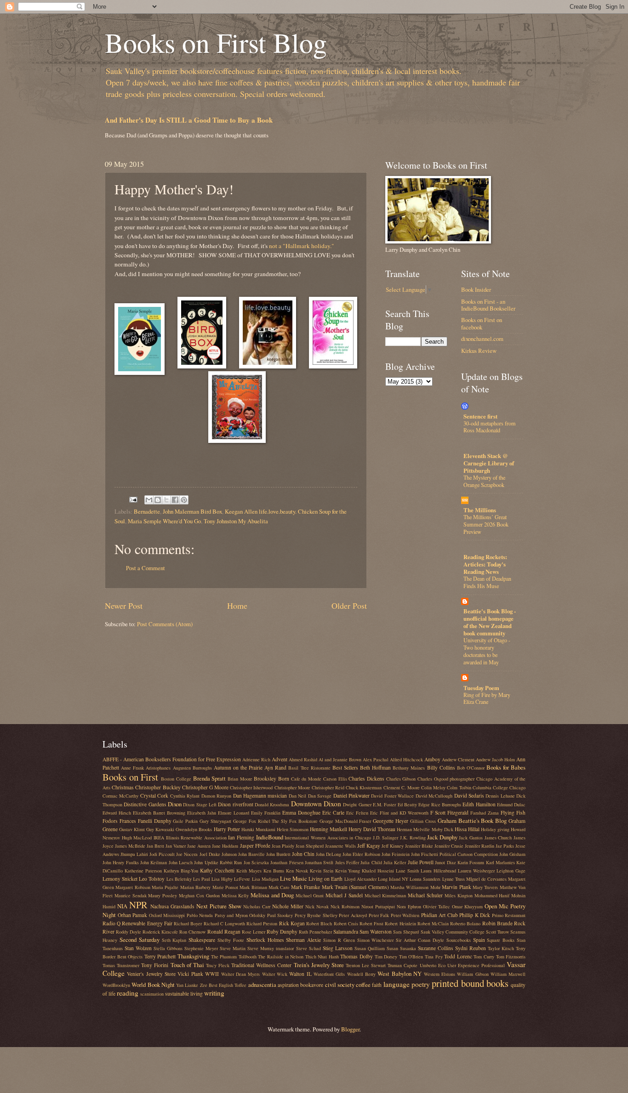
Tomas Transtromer (121, 965)
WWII (212, 973)
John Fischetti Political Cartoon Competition (454, 854)
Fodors (110, 820)
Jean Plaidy (283, 846)
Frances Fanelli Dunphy (145, 820)
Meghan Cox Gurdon (199, 895)
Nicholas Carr (256, 906)
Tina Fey (434, 956)
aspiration (288, 984)
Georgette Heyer (390, 820)
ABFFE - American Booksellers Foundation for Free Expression (172, 759)
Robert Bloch (319, 923)
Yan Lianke (187, 985)
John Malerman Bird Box (192, 511)
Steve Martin (232, 948)
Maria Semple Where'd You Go (164, 521)
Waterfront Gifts (329, 974)
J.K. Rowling (413, 837)
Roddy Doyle (128, 932)
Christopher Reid (328, 787)
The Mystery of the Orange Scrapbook (484, 481)
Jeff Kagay (368, 845)
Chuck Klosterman (364, 787)
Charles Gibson (401, 779)
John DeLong (328, 854)
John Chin (303, 853)
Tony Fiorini (154, 965)
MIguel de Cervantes (486, 879)
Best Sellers (345, 767)
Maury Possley (162, 895)
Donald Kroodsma (272, 804)
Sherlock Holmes (265, 939)
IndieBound (269, 837)
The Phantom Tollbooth (234, 956)
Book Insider (476, 289)
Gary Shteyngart (215, 821)
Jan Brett (155, 846)
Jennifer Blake (419, 846)
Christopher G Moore (205, 787)
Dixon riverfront (235, 804)
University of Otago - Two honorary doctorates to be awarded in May (486, 651)
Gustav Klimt (132, 829)
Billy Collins (441, 767)
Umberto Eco (432, 965)
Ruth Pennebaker (315, 932)
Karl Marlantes (500, 862)
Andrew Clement (458, 759)
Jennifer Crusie (448, 846)
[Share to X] (166, 499)
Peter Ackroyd (353, 915)
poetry (420, 984)
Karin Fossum (470, 862)
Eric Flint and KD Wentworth (399, 813)
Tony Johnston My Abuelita (236, 521)
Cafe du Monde (306, 779)
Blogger (350, 1029)
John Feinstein (396, 854)
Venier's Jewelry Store (151, 973)
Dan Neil (297, 796)
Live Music (293, 878)
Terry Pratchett (160, 956)
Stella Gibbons (168, 948)
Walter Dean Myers (240, 974)
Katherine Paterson (143, 870)
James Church (498, 837)
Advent (279, 759)
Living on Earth (325, 878)
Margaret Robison (132, 887)
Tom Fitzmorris (511, 956)
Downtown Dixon (316, 803)
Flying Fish (513, 812)
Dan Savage (319, 796)
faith (377, 984)
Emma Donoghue (301, 812)
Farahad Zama (484, 813)
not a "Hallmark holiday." (301, 246)
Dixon (175, 804)
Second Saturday (140, 939)
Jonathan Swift (319, 862)
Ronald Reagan (223, 931)
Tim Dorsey (386, 956)
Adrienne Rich (256, 759)
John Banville (251, 854)
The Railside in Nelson (280, 956)
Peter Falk (379, 915)
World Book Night (153, 984)
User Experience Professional (476, 965)
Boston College (176, 779)
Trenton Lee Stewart (366, 965)
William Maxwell (508, 974)
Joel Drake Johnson (218, 854)
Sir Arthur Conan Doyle (420, 940)
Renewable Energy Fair (147, 923)
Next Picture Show (218, 906)
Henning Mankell (328, 829)
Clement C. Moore (401, 787)
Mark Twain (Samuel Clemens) (355, 886)
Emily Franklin (265, 813)
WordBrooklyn (116, 985)
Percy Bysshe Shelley (316, 915)
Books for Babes (505, 767)
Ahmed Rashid (303, 759)
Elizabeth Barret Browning (159, 813)
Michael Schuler (425, 895)
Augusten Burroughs (192, 768)
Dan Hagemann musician (260, 795)
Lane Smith (407, 870)
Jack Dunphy (442, 837)
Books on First (130, 776)
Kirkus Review (479, 350)
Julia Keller (394, 862)
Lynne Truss (453, 879)
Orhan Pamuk (133, 915)
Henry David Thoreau (371, 829)
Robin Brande (497, 923)
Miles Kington (459, 895)
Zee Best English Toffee (223, 985)
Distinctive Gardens (145, 804)
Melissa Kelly (235, 895)
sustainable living (184, 993)
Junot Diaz (445, 862)
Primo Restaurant (509, 915)
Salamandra (345, 931)
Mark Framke (305, 886)
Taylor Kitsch (501, 948)
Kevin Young (347, 870)
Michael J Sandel (344, 895)
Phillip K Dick (474, 915)
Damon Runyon (216, 796)
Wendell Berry (361, 974)
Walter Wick (274, 974)
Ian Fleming (241, 837)
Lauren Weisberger (476, 870)
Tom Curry (484, 956)
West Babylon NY (399, 973)
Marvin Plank (456, 886)
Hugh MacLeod (137, 837)
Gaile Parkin (185, 821)
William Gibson (472, 974)
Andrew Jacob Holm (495, 759)
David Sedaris (469, 795)
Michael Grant (310, 895)
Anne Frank (132, 768)
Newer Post (124, 605)
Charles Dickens (366, 778)
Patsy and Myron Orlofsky (240, 915)
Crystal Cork (154, 795)
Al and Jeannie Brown (340, 759)
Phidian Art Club (439, 915)
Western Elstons (439, 974)
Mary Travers (485, 887)
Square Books (500, 940)
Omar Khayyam (467, 906)
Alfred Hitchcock (406, 759)
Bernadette (147, 511)
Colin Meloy (433, 787)
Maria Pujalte (165, 887)
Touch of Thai (187, 965)
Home (237, 605)
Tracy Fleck (217, 965)
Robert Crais (346, 923)
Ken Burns (273, 870)
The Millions (479, 510)
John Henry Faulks (121, 862)
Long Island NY (393, 879)
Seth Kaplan (174, 940)
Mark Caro (278, 887)
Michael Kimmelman (385, 895)
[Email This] (149, 499)
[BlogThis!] (157, 499)
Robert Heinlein (400, 923)
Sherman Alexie (303, 939)
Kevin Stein (321, 870)
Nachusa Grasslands (172, 906)
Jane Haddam (225, 846)
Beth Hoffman (375, 767)
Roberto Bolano (465, 923)
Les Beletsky (179, 879)
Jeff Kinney (393, 846)
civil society (339, 984)
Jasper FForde (255, 845)
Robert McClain (433, 923)
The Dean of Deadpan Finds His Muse (487, 582)
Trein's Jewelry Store (319, 965)
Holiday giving (495, 829)
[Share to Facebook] (175, 499)
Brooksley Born (271, 778)
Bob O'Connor (471, 768)
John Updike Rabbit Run (218, 862)
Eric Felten (357, 813)
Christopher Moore (292, 787)
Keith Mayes (249, 870)
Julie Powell (421, 862)
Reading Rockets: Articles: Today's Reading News (485, 564)
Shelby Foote (230, 940)
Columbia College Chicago (499, 787)
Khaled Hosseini (378, 870)
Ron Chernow (192, 932)
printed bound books (470, 983)
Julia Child (371, 862)
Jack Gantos (471, 837)
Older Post (349, 605)
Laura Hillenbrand (438, 870)
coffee (363, 984)
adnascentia (262, 984)
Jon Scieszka (256, 862)
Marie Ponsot (225, 887)
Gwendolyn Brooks (194, 829)
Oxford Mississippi (167, 915)
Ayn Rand (275, 767)
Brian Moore (240, 779)
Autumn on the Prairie (238, 767)
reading (127, 992)
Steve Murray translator (270, 948)
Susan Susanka (401, 948)
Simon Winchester (375, 940)
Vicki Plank (190, 973)
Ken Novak (297, 870)
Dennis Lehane (499, 796)
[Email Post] (132, 498)
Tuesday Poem (481, 688)
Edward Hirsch (117, 813)
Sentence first (480, 416)
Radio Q (111, 923)
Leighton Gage (511, 870)
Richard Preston (261, 923)
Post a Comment (145, 568)
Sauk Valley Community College (453, 932)
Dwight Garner (357, 804)
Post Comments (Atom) (165, 624)
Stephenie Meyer (201, 948)
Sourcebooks (458, 940)
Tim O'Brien (411, 956)
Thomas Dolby (356, 956)
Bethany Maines (409, 768)
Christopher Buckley (157, 787)
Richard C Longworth (224, 923)
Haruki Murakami (258, 829)
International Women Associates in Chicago (328, 837)
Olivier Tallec (436, 906)
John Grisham (512, 854)
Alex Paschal (375, 759)
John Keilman (153, 862)
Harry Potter (227, 829)
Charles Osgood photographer (445, 779)
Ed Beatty (407, 804)
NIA (122, 906)
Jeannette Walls (340, 846)
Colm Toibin (459, 787)
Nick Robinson (345, 906)
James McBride (130, 846)
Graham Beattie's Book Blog (472, 820)
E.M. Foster (384, 804)
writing (214, 992)
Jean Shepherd (310, 846)
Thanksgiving (193, 956)
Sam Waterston (376, 931)
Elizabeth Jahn (201, 813)
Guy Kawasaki (160, 829)
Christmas (123, 787)
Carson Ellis (335, 779)
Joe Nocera (187, 854)
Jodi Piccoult (162, 854)
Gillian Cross (423, 821)
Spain (479, 939)
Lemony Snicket (120, 878)
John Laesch (181, 862)
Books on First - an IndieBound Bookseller (488, 304)
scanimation (152, 994)
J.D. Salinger (386, 837)
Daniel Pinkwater (351, 795)
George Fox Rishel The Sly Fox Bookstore (275, 821)
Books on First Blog (216, 42)
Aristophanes (158, 768)
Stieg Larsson (338, 948)
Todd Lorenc (458, 956)
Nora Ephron (409, 906)
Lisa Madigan (265, 879)
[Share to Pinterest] (183, 499)
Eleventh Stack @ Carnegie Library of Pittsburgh (488, 463)
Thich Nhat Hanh (322, 956)
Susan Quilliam (369, 948)
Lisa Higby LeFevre (230, 879)
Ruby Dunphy (282, 931)
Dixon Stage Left (200, 804)
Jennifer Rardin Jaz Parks (489, 846)
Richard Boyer (188, 923)
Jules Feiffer (347, 862)
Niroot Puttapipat (378, 906)
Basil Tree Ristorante (309, 768)
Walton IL (300, 973)
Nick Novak (317, 906)
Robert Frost (371, 923)
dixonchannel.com (482, 338)
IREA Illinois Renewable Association (190, 837)
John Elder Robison (361, 854)
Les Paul (201, 879)
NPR (138, 904)
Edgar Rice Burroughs (439, 804)
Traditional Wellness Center (261, 965)
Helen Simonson (292, 829)
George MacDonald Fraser (345, 821)
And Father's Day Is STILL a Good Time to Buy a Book (189, 120)
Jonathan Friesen (286, 862)
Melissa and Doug (272, 895)
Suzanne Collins (435, 948)
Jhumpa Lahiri (134, 854)
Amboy (432, 759)
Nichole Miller (287, 906)
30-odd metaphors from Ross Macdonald (489, 426)
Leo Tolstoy (152, 878)
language (396, 984)
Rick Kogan (292, 923)
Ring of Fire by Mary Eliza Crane (486, 698)
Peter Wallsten (405, 915)
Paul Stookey (280, 915)
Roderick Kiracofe (160, 932)
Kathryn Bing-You (181, 870)
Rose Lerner (253, 932)
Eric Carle (333, 812)
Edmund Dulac (511, 804)
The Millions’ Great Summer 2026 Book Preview (485, 524)
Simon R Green (339, 940)
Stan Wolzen (138, 948)
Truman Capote (402, 965)
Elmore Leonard (233, 813)
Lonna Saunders (425, 879)
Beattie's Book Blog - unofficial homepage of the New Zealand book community (489, 622)
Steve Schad (308, 948)
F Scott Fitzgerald (449, 812)
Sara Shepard (406, 932)
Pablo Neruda (200, 915)
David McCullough (434, 796)
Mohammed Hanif (492, 895)
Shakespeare (201, 939)
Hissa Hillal (467, 829)
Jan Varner (176, 846)
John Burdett (278, 854)
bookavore (311, 984)
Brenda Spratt (209, 778)
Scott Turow (497, 932)
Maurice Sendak (130, 895)
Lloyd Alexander (360, 879)
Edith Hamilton (478, 804)
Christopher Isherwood (251, 787)
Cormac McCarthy (120, 796)
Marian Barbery (195, 887)
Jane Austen (199, 846)
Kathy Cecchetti (217, 870)
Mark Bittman (253, 887)
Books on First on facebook (481, 323)
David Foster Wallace (392, 796)
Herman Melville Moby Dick (425, 829)
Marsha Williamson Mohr (415, 887)
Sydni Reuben (470, 948)
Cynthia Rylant (185, 796)
